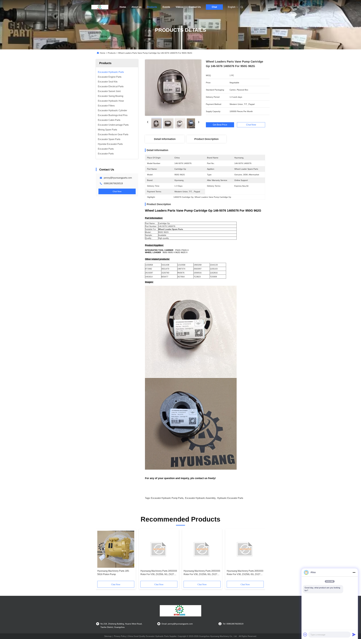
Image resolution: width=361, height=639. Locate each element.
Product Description (206, 139)
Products (152, 7)
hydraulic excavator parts (230, 498)
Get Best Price (220, 125)
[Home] (99, 7)
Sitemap (108, 636)
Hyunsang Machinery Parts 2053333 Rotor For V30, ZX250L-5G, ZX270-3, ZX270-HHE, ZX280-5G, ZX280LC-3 (158, 573)
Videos (179, 7)
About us (136, 7)
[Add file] (305, 634)
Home (123, 7)
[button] (101, 556)
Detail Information (165, 139)
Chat (214, 7)
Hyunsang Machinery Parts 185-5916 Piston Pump (113, 572)
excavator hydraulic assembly (200, 498)
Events (166, 7)
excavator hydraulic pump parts (167, 498)
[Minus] (354, 572)
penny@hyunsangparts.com (118, 178)
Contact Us (195, 7)
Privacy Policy (120, 636)
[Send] (354, 634)
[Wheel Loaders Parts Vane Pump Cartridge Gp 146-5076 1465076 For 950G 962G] (173, 87)
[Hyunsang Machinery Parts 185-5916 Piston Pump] (115, 549)
